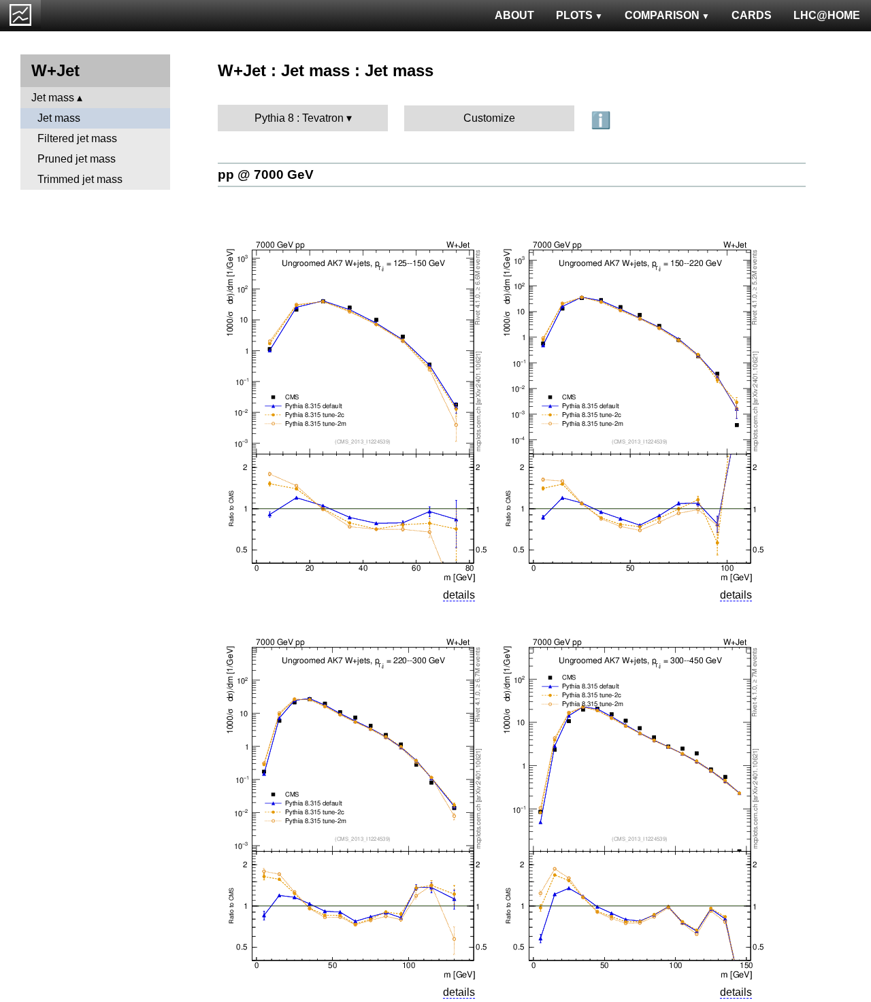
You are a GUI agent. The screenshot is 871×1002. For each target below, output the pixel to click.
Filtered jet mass (77, 138)
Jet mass (52, 97)
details (459, 595)
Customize (489, 118)
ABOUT (514, 15)
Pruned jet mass (76, 159)
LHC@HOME (826, 15)
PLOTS (574, 15)
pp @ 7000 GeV (266, 174)
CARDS (752, 15)
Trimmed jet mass (79, 179)
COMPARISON (662, 15)
